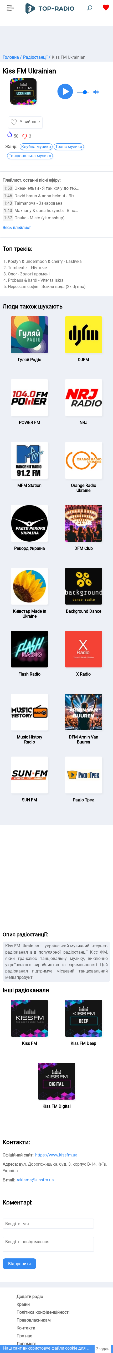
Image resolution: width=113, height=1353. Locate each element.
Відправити (19, 1263)
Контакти (26, 1327)
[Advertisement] (56, 39)
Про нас (24, 1335)
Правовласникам (34, 1320)
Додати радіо (30, 1296)
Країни (23, 1304)
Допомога (27, 1343)
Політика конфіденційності (43, 1312)
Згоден (103, 1348)
